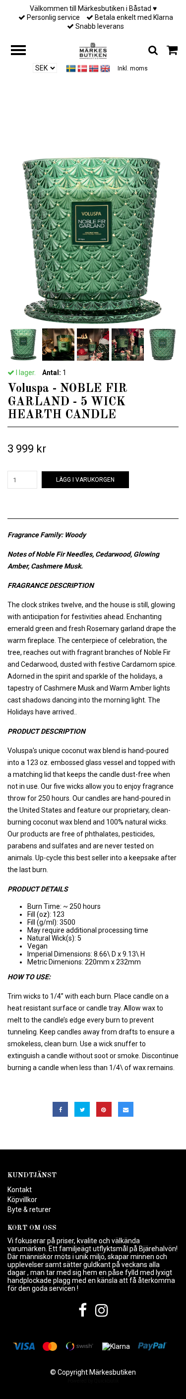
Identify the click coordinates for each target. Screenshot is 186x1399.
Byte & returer (29, 1209)
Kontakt (19, 1190)
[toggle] (23, 51)
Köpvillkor (22, 1200)
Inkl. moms (133, 68)
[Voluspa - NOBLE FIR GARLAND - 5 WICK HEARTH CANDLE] (93, 240)
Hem (15, 129)
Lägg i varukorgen (85, 479)
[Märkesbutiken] (93, 50)
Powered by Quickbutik (93, 1381)
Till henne (50, 129)
